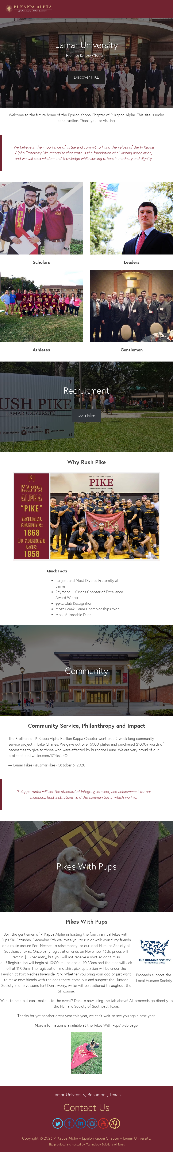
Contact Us (86, 1107)
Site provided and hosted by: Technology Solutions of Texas (87, 1144)
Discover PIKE (86, 77)
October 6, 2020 (71, 765)
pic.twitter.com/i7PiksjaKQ (46, 755)
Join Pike (86, 415)
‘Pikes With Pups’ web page (116, 1025)
